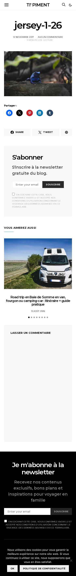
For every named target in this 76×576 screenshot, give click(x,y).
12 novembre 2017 (23, 37)
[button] (70, 5)
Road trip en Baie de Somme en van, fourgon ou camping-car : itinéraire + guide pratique (38, 300)
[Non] (71, 560)
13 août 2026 (38, 311)
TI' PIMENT (37, 5)
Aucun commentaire (50, 37)
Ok (12, 568)
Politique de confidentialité (44, 568)
